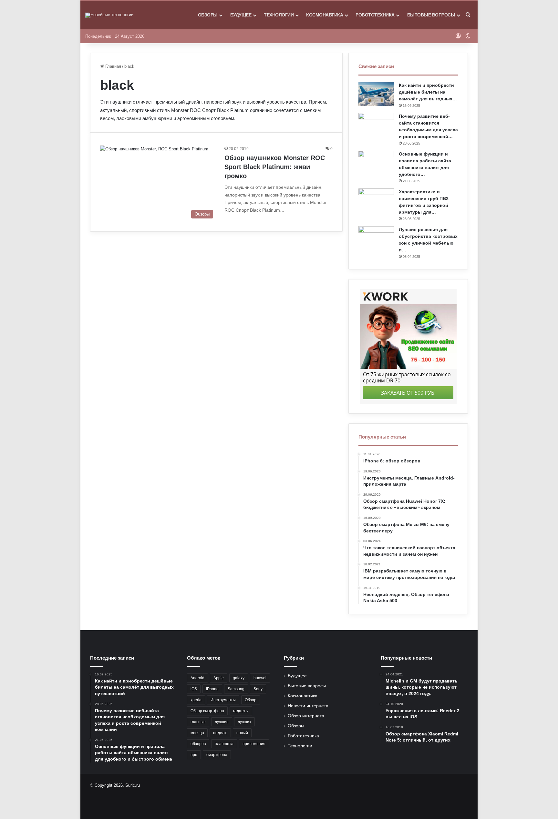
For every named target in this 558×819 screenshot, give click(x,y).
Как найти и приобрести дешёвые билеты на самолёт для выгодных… (428, 92)
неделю (220, 733)
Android (197, 678)
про (194, 755)
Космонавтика (324, 14)
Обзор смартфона (207, 711)
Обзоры (208, 14)
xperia (196, 700)
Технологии (279, 14)
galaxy (238, 678)
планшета (224, 744)
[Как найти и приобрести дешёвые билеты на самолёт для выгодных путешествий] (376, 94)
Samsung (236, 689)
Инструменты (223, 700)
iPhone (212, 689)
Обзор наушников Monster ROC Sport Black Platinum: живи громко (274, 166)
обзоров (198, 744)
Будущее (241, 14)
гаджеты (241, 711)
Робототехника (375, 14)
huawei (259, 678)
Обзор (250, 700)
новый (242, 733)
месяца (197, 733)
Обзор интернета (306, 715)
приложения (254, 744)
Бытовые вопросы (431, 14)
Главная (112, 66)
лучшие (222, 722)
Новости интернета (308, 705)
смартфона (216, 755)
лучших (244, 722)
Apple (218, 678)
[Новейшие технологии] (109, 15)
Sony (258, 689)
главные (198, 722)
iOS (194, 689)
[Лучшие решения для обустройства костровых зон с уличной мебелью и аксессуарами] (376, 238)
